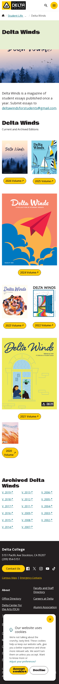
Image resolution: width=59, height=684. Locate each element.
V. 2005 (45, 499)
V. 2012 (26, 499)
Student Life (15, 16)
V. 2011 (26, 506)
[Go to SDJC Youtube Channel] (47, 568)
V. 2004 (45, 506)
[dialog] (29, 647)
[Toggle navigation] (54, 5)
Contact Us (13, 568)
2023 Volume (13, 325)
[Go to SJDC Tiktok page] (54, 568)
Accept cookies (20, 670)
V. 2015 (6, 520)
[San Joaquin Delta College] (22, 5)
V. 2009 (26, 513)
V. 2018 (6, 499)
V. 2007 (26, 527)
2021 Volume (28, 416)
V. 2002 (45, 520)
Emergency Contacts (31, 577)
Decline (39, 670)
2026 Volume (13, 181)
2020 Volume (9, 453)
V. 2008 (26, 520)
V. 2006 (45, 492)
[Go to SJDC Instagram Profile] (41, 568)
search (46, 5)
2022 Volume (43, 325)
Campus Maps (9, 577)
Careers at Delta (43, 598)
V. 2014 (6, 527)
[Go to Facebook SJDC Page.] (28, 568)
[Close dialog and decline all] (50, 619)
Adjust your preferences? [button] (23, 661)
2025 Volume (43, 181)
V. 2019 (6, 492)
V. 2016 (6, 513)
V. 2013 (26, 492)
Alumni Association (45, 607)
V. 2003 (45, 513)
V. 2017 (6, 506)
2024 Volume (28, 272)
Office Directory (11, 598)
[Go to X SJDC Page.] (34, 568)
